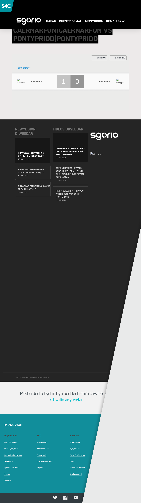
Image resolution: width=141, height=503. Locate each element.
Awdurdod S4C (43, 448)
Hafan (51, 21)
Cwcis (72, 461)
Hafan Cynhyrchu (10, 448)
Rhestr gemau (70, 21)
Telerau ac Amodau (77, 467)
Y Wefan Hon (75, 442)
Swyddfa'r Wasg (10, 442)
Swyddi (40, 467)
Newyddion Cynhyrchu (13, 455)
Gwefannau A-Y (76, 474)
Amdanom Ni (42, 442)
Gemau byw (115, 21)
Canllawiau (8, 461)
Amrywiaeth (41, 455)
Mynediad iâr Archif (11, 467)
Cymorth (7, 480)
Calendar (101, 58)
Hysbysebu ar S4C (44, 461)
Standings (120, 58)
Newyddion (94, 21)
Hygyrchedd (74, 448)
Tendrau (7, 474)
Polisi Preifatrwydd (77, 455)
